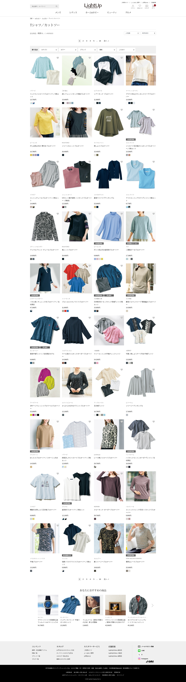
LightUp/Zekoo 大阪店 (115, 653)
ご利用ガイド (124, 2)
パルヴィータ (130, 506)
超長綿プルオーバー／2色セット (73, 510)
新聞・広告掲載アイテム (39, 650)
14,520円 (33, 463)
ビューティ (112, 12)
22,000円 (97, 203)
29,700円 (97, 463)
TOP (31, 18)
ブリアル (64, 506)
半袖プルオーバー (36, 562)
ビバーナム (129, 402)
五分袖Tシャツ (99, 406)
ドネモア (32, 194)
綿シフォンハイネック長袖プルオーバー (76, 94)
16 (100, 41)
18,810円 (97, 567)
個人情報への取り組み (79, 672)
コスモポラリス (98, 194)
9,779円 (128, 203)
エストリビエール (67, 402)
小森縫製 (96, 350)
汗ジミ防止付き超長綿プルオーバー (106, 250)
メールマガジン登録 (147, 646)
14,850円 (33, 255)
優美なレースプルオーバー (135, 562)
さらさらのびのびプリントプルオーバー (76, 406)
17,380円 (129, 255)
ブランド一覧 (36, 656)
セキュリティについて (94, 675)
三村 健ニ (65, 90)
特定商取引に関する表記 (108, 675)
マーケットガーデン (132, 90)
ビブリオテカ (98, 90)
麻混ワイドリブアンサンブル (104, 198)
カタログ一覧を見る (63, 656)
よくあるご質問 (135, 2)
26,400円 (65, 151)
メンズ (58, 12)
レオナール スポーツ (36, 298)
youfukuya (97, 454)
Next (152, 605)
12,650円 (65, 463)
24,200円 (97, 359)
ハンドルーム (130, 454)
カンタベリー (34, 350)
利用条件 (116, 672)
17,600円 (129, 411)
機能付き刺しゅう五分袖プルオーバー (43, 510)
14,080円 (33, 203)
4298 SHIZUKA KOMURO (134, 558)
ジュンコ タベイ (67, 194)
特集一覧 (34, 653)
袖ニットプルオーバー (70, 250)
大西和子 (128, 350)
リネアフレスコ (66, 350)
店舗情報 (153, 2)
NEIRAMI (97, 506)
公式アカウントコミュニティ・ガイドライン (73, 675)
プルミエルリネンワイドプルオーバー (75, 302)
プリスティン (34, 454)
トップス (44, 18)
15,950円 (97, 307)
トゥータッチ (66, 298)
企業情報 (68, 672)
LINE (143, 650)
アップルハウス (98, 402)
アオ (127, 246)
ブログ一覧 (35, 659)
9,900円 (96, 255)
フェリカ (64, 558)
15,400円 (65, 99)
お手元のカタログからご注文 (65, 650)
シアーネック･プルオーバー (103, 94)
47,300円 (33, 307)
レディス (73, 12)
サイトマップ (120, 675)
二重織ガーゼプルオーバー (135, 250)
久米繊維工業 (98, 298)
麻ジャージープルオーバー (103, 562)
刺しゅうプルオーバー (101, 146)
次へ (105, 41)
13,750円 (33, 99)
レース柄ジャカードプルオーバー (105, 458)
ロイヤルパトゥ (98, 142)
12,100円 (65, 411)
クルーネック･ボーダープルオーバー (107, 510)
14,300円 (129, 99)
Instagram (144, 658)
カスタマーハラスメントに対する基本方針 (100, 672)
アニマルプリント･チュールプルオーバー (44, 250)
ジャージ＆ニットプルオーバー (73, 146)
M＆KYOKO (65, 142)
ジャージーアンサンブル (134, 406)
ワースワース (34, 402)
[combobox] (44, 6)
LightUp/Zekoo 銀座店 (115, 650)
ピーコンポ (33, 142)
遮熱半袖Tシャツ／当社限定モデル (42, 354)
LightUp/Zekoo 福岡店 (115, 656)
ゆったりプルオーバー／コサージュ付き (44, 458)
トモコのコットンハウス (37, 558)
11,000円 (97, 99)
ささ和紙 (128, 298)
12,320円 (65, 203)
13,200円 (129, 359)
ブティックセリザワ (36, 246)
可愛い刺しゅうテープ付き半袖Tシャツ (139, 354)
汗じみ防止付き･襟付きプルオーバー (43, 146)
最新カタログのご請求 (63, 659)
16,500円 (129, 463)
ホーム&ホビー (92, 12)
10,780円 (33, 151)
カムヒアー (97, 558)
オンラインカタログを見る (65, 653)
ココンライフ (130, 142)
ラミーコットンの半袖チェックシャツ (107, 354)
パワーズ (32, 90)
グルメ (128, 12)
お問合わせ (145, 2)
